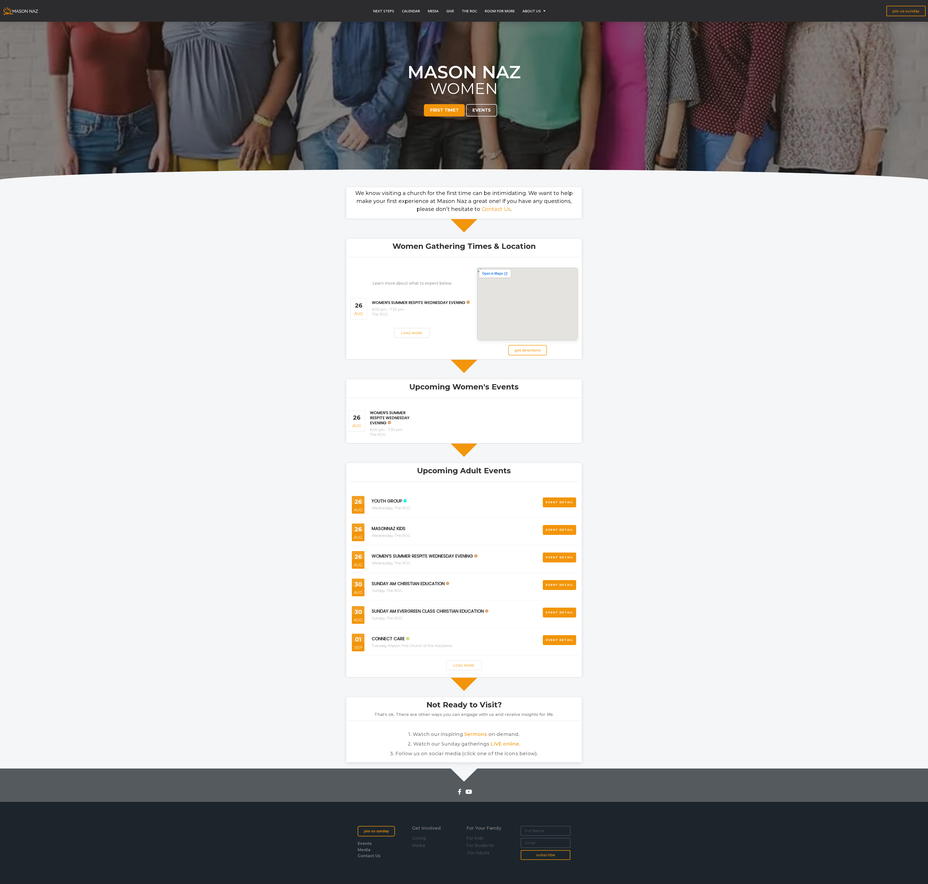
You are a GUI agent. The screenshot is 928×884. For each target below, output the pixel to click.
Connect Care (388, 639)
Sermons (475, 734)
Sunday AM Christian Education (408, 584)
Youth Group (387, 501)
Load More (411, 333)
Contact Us (496, 209)
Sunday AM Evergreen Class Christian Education (428, 611)
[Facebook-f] (459, 792)
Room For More (500, 10)
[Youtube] (468, 792)
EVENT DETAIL (559, 502)
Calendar (411, 10)
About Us (531, 10)
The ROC (469, 10)
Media (433, 10)
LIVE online (505, 744)
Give (450, 10)
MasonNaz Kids (389, 528)
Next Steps (383, 10)
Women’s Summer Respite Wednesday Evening (418, 302)
